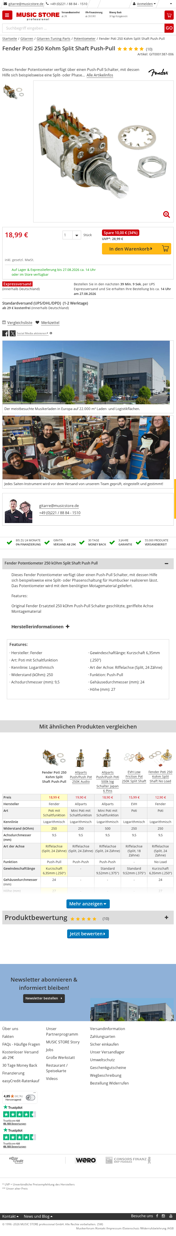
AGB (171, 1228)
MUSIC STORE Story (63, 1041)
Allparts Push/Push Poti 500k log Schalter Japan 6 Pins (107, 781)
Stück (87, 235)
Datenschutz (131, 1228)
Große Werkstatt (60, 1057)
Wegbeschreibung (105, 1075)
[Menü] (34, 1093)
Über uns (10, 1028)
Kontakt (9, 1216)
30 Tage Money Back (19, 1065)
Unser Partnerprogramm (62, 1031)
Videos (52, 1078)
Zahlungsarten (102, 1036)
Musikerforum (85, 1228)
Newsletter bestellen (41, 998)
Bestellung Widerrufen (109, 1083)
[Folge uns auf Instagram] (163, 1216)
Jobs (49, 1049)
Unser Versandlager (107, 1052)
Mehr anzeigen (86, 904)
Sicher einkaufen (104, 1044)
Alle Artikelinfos (100, 75)
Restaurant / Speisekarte (57, 1068)
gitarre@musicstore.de (26, 4)
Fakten (8, 1036)
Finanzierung (13, 1073)
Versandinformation (107, 1028)
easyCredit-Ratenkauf (20, 1080)
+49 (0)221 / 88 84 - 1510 (59, 512)
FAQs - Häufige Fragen (21, 1044)
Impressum (114, 1228)
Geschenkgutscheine (108, 1067)
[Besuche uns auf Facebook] (157, 1216)
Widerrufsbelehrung (153, 1228)
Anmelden (145, 4)
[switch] (30, 1097)
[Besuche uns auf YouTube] (171, 1216)
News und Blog (37, 1216)
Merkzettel (50, 322)
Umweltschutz (102, 1059)
